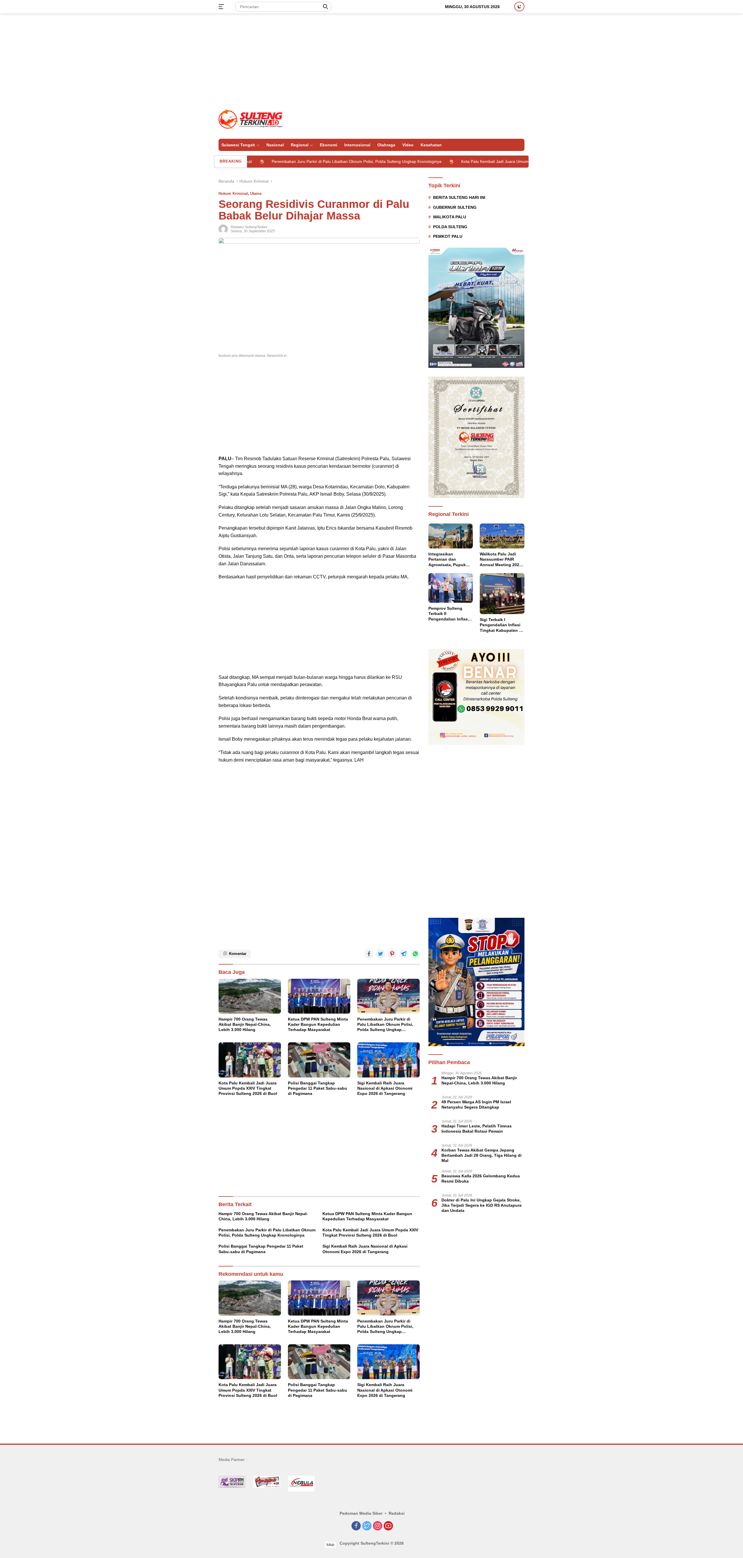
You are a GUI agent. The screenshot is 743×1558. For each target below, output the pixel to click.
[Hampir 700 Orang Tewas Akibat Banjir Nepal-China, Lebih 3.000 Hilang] (250, 996)
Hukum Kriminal (233, 193)
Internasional (357, 145)
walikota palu (449, 217)
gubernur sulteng (455, 207)
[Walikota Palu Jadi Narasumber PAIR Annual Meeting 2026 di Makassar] (502, 535)
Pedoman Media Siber (361, 1513)
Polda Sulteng (450, 226)
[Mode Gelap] (519, 6)
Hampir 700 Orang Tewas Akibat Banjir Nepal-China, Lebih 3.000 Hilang (245, 1024)
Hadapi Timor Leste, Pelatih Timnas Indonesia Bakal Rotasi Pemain (476, 1129)
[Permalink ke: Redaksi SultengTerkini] (223, 228)
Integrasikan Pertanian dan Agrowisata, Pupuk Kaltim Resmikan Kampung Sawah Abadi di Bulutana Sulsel (447, 559)
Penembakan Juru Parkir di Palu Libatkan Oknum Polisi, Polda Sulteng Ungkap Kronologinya (292, 161)
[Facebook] (356, 1526)
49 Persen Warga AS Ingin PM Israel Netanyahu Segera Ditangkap (476, 1104)
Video (408, 145)
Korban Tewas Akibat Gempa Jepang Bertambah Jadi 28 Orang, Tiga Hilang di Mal (481, 1155)
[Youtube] (388, 1526)
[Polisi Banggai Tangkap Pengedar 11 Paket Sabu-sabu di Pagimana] (319, 1059)
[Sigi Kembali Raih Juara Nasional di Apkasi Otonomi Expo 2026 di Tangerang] (388, 1059)
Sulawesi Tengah (238, 145)
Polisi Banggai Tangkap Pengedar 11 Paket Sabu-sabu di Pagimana (317, 1088)
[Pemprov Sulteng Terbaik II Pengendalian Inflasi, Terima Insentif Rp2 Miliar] (450, 588)
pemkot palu (447, 236)
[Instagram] (377, 1526)
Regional (300, 145)
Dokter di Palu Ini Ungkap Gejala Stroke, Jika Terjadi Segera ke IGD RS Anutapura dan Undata (481, 1205)
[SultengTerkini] (250, 119)
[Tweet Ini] (380, 953)
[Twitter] (367, 1526)
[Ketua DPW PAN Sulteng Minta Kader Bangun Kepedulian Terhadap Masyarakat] (319, 996)
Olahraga (386, 145)
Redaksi (397, 1513)
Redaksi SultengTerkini (249, 227)
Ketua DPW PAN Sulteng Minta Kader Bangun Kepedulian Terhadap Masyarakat (318, 1024)
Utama (256, 193)
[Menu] (222, 7)
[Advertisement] (371, 59)
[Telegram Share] (403, 953)
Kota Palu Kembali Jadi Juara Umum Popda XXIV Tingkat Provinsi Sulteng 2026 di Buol (477, 161)
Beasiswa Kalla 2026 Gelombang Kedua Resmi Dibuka (480, 1178)
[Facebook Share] (369, 953)
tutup (330, 1545)
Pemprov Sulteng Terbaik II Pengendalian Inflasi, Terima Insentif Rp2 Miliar (449, 614)
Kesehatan (431, 145)
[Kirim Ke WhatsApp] (415, 953)
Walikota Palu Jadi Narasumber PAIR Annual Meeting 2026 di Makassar (501, 559)
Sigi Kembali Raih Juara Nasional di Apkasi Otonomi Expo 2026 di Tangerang (384, 1088)
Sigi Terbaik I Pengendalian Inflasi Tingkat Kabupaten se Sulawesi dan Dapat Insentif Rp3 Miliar (502, 625)
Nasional (275, 145)
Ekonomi (328, 145)
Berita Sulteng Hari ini (459, 197)
